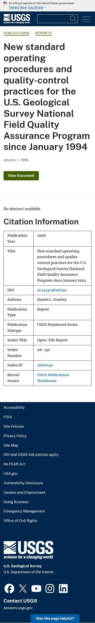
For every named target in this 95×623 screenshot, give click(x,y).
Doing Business (16, 502)
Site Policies (14, 427)
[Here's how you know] (47, 5)
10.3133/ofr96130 (51, 290)
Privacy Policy (15, 436)
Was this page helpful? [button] (55, 618)
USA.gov (11, 474)
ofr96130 (45, 365)
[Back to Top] (79, 607)
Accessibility (14, 408)
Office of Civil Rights (20, 521)
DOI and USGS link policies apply (31, 455)
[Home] (17, 22)
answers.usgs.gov (18, 608)
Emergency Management (24, 511)
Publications (16, 33)
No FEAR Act (14, 464)
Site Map (11, 445)
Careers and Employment (24, 493)
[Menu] (86, 19)
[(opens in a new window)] (9, 588)
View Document (21, 176)
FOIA (8, 417)
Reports (43, 33)
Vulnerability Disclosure (23, 483)
